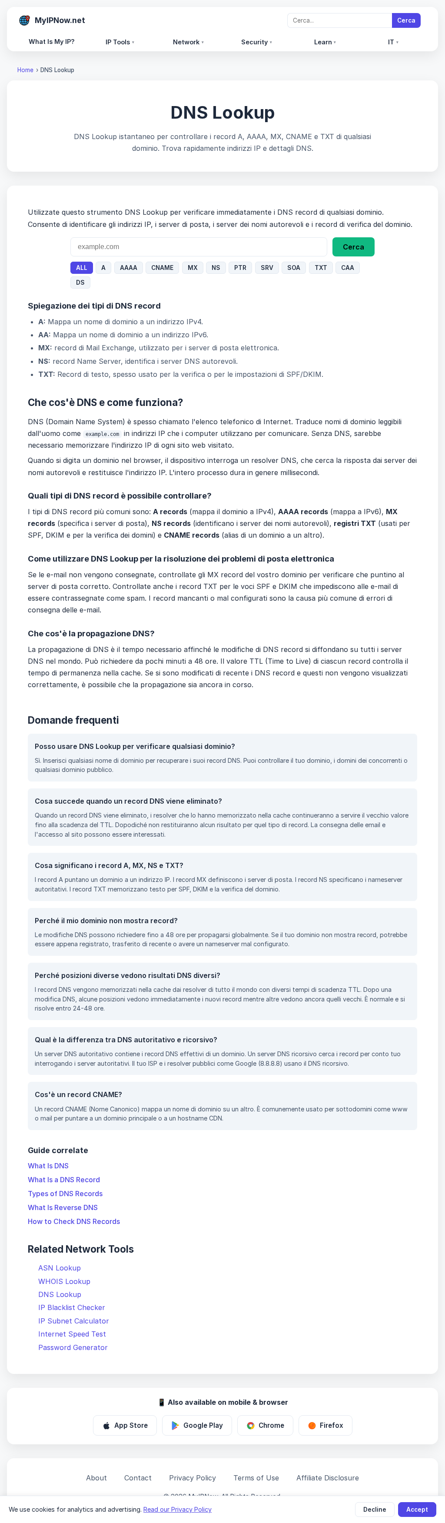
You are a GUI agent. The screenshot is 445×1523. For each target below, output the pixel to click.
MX (193, 267)
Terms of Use (256, 1477)
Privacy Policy (192, 1477)
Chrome (271, 1425)
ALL (81, 267)
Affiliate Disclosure (327, 1477)
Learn (325, 42)
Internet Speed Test (72, 1334)
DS (80, 282)
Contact (138, 1477)
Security (256, 42)
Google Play (203, 1425)
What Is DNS (48, 1165)
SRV (267, 267)
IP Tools (120, 42)
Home (25, 70)
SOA (293, 267)
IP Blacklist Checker (71, 1307)
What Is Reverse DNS (63, 1207)
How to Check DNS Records (74, 1221)
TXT (321, 267)
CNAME (162, 267)
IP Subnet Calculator (73, 1321)
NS (216, 267)
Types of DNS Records (65, 1193)
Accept (417, 1509)
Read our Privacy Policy (177, 1509)
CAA (347, 267)
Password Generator (73, 1347)
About (96, 1477)
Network (188, 42)
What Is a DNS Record (64, 1179)
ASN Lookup (59, 1268)
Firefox (331, 1425)
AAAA (128, 267)
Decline (374, 1509)
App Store (131, 1425)
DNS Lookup (59, 1294)
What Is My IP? (52, 41)
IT (393, 42)
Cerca (406, 20)
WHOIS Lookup (64, 1281)
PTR (240, 267)
